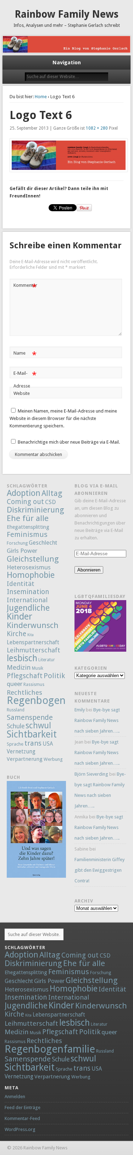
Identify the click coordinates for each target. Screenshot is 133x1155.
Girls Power (22, 550)
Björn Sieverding (91, 774)
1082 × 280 (97, 128)
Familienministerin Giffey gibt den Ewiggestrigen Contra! (99, 870)
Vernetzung (21, 751)
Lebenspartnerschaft (33, 642)
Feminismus (27, 534)
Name (25, 355)
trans (32, 743)
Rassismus (33, 684)
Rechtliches (24, 692)
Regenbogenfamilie (52, 700)
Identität (20, 583)
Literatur (46, 659)
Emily (79, 709)
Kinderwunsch (33, 625)
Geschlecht (43, 542)
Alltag (51, 493)
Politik (54, 675)
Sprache (15, 744)
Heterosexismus (29, 567)
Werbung (53, 759)
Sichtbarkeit (32, 734)
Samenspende (30, 717)
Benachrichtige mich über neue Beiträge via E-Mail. (69, 442)
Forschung (17, 543)
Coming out (25, 502)
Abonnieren (88, 570)
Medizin (19, 667)
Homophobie (31, 575)
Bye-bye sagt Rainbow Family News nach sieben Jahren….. (97, 720)
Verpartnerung (25, 759)
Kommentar (25, 287)
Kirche (16, 634)
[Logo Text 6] (67, 155)
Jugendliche (28, 608)
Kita (30, 635)
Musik (37, 668)
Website (21, 393)
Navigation (66, 62)
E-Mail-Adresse (25, 379)
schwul (38, 725)
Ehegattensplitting (28, 527)
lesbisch (22, 658)
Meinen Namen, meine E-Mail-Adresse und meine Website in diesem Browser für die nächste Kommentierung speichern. (63, 418)
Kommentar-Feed (22, 1118)
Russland (15, 709)
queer (14, 683)
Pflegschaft (25, 676)
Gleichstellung (33, 558)
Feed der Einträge (22, 1107)
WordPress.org (20, 1129)
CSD (50, 502)
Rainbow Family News (66, 14)
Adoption (23, 493)
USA (48, 744)
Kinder (19, 616)
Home (41, 96)
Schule (15, 726)
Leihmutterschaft (33, 650)
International (27, 600)
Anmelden (15, 1096)
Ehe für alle (28, 518)
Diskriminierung (35, 509)
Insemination (28, 592)
